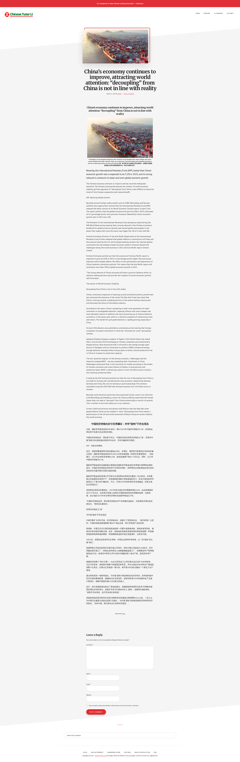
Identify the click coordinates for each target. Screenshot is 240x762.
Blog (123, 613)
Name (88, 674)
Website (88, 695)
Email (88, 684)
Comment (89, 645)
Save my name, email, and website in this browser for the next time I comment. (114, 705)
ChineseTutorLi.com (101, 756)
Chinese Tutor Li (19, 14)
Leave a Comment (129, 93)
